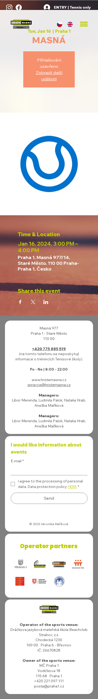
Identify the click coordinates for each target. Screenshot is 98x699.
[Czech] (60, 24)
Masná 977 (48, 328)
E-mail (17, 461)
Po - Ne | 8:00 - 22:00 (49, 369)
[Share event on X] (33, 302)
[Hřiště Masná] (9, 7)
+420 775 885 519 (49, 348)
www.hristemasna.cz (49, 379)
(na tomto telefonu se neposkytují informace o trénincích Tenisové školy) (48, 356)
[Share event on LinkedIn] (45, 302)
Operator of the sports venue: (49, 624)
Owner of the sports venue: (48, 660)
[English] (70, 24)
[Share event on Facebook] (20, 302)
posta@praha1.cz (49, 686)
